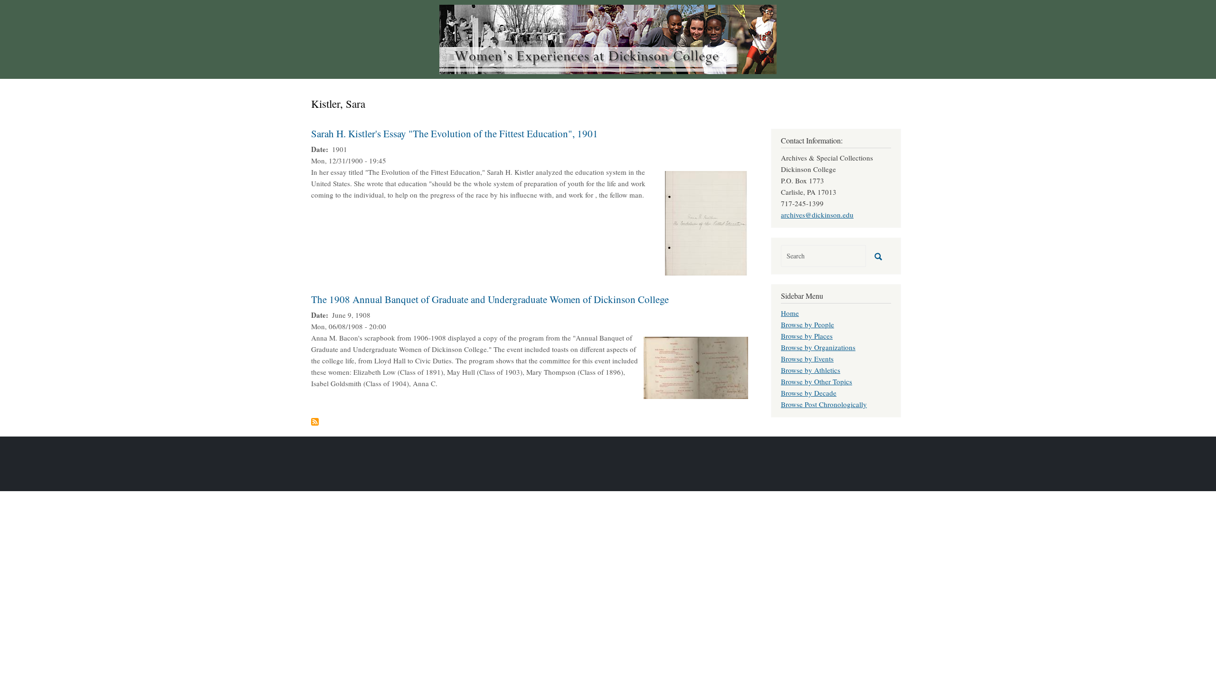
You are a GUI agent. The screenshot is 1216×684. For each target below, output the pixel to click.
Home (790, 313)
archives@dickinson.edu (817, 214)
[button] (706, 222)
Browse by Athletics (810, 370)
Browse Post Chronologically (824, 404)
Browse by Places (807, 336)
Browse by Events (807, 358)
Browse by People (807, 324)
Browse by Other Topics (816, 381)
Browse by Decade (808, 393)
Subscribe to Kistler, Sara (315, 422)
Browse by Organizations (818, 347)
